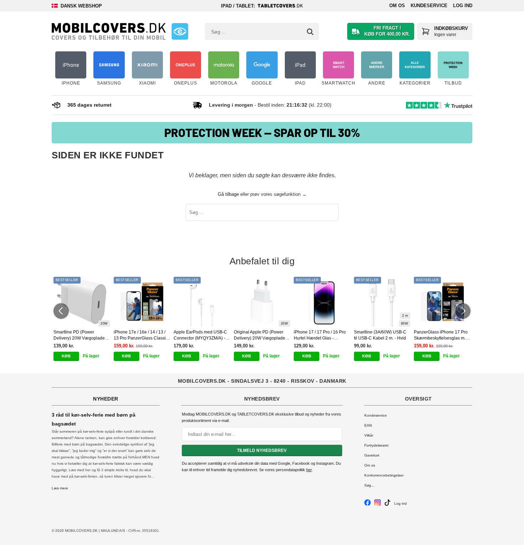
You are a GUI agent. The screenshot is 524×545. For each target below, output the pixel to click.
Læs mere (60, 488)
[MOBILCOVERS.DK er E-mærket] (179, 31)
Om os (397, 5)
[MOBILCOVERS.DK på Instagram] (377, 504)
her (309, 470)
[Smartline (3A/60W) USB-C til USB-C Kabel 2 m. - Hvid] (382, 302)
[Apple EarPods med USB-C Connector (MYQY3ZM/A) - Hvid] (202, 302)
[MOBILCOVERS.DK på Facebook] (367, 504)
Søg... (369, 485)
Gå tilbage (228, 194)
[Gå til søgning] (310, 31)
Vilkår (368, 435)
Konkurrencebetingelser (384, 475)
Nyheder (105, 399)
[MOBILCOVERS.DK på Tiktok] (387, 504)
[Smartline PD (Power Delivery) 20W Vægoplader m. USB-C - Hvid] (81, 302)
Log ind (462, 5)
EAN (368, 425)
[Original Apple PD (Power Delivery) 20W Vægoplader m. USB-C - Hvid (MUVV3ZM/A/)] (262, 302)
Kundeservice (429, 5)
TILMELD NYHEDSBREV (262, 450)
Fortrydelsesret (376, 445)
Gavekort (371, 455)
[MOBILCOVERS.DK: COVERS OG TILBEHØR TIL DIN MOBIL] (109, 31)
